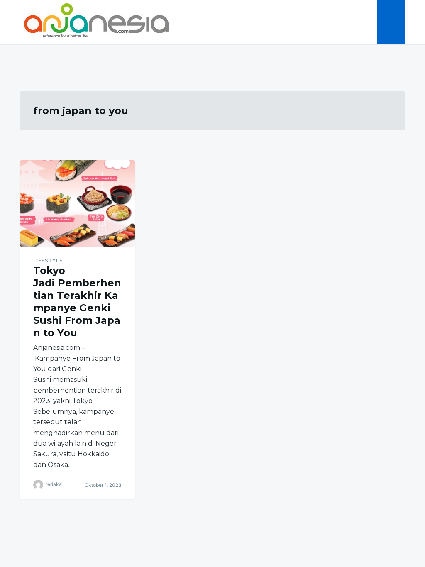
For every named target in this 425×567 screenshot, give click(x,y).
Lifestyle (48, 260)
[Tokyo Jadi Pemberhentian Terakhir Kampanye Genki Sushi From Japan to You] (77, 203)
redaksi (54, 484)
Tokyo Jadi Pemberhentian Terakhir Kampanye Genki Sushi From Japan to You (77, 301)
